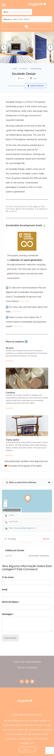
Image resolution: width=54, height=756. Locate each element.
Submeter (10, 638)
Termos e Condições (27, 667)
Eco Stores (23, 68)
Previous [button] (4, 47)
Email (5, 589)
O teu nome (8, 577)
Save (22, 78)
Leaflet (50, 511)
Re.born (10, 348)
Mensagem (8, 614)
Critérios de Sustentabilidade (27, 661)
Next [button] (50, 47)
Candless (10, 392)
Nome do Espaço (11, 602)
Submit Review (37, 86)
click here (24, 301)
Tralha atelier (12, 439)
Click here (18, 326)
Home (15, 68)
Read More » (10, 361)
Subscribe (26, 749)
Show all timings (27, 542)
